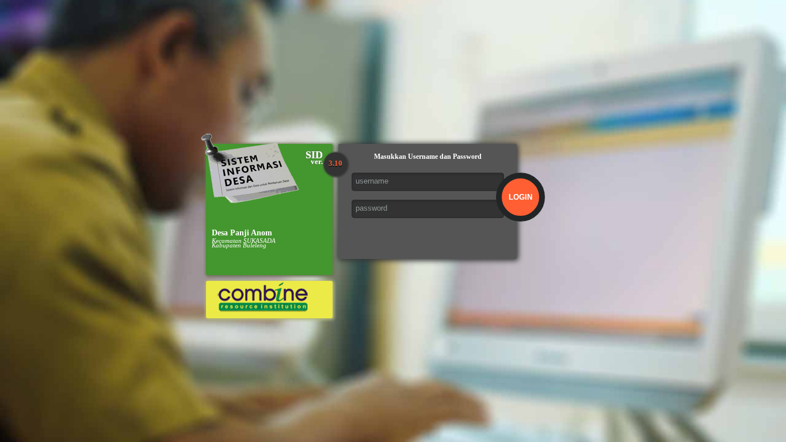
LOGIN (520, 197)
